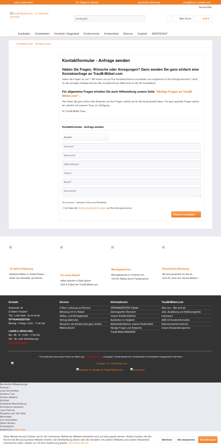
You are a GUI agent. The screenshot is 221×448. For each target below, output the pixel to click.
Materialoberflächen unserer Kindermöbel (131, 323)
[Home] (12, 33)
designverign (19, 429)
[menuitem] (109, 18)
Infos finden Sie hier (78, 442)
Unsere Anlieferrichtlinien (123, 315)
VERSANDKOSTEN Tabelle (124, 307)
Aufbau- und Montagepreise (74, 315)
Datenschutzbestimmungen (92, 208)
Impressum (167, 315)
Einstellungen (207, 439)
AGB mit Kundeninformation (175, 319)
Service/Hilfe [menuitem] (205, 7)
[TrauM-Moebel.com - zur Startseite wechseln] (34, 19)
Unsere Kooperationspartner (176, 327)
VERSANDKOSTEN (93, 356)
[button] (110, 387)
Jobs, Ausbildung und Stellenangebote (181, 311)
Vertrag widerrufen (69, 319)
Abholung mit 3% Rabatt (72, 311)
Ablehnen (167, 439)
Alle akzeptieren (186, 439)
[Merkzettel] (169, 18)
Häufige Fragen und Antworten (126, 327)
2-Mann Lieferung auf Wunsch (75, 307)
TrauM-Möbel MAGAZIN (122, 331)
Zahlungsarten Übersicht (123, 311)
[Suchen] (142, 18)
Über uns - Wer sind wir (173, 307)
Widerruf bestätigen (184, 214)
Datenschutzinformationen (174, 323)
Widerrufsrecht (67, 327)
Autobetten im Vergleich (122, 319)
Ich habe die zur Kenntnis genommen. (99, 208)
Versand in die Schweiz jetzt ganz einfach (81, 323)
